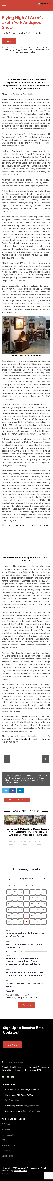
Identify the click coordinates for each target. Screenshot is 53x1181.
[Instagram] (13, 1077)
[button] (7, 759)
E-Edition (6, 1124)
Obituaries (6, 1150)
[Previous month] (9, 878)
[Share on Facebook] (12, 790)
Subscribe (6, 1129)
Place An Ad (7, 1135)
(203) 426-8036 (12, 1100)
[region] (26, 766)
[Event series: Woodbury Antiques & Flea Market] (28, 995)
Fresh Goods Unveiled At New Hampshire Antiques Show (17, 832)
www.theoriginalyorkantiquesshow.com (32, 739)
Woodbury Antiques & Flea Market (23, 998)
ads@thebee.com (32, 1105)
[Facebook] (4, 1077)
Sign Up (12, 1044)
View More (26, 1005)
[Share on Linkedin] (20, 790)
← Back (9, 41)
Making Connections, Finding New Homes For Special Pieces (30, 832)
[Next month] (44, 878)
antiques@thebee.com (31, 1111)
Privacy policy (8, 1173)
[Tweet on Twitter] (5, 790)
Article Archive (8, 1145)
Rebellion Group (20, 1171)
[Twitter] (9, 1077)
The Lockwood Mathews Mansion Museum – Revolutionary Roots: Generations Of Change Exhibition (23, 961)
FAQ (4, 1140)
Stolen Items (7, 1156)
